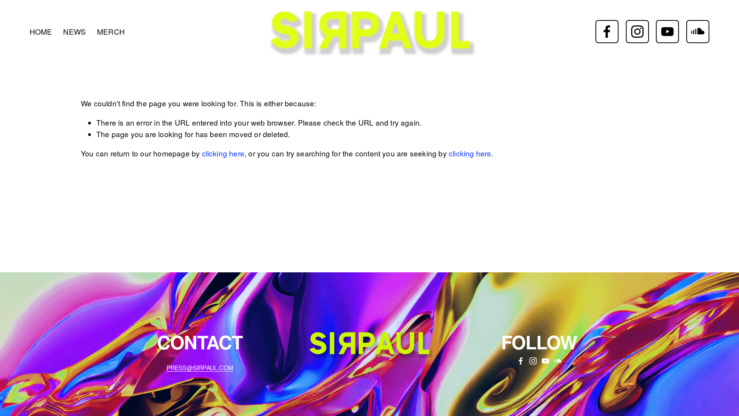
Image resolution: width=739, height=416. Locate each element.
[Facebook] (607, 31)
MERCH (111, 31)
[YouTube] (667, 31)
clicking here (223, 153)
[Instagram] (637, 31)
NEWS (74, 31)
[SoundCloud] (697, 31)
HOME (41, 31)
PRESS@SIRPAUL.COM (200, 367)
